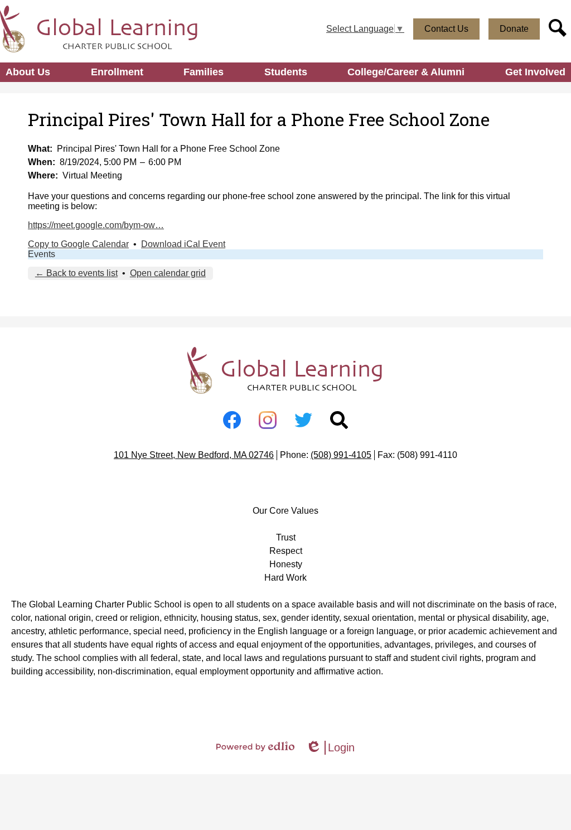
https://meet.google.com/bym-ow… (96, 225)
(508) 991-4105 (341, 455)
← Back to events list (76, 273)
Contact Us (446, 28)
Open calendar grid (168, 273)
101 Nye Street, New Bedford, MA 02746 (194, 455)
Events (41, 254)
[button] (28, 72)
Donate (514, 28)
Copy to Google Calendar (78, 244)
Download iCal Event (183, 244)
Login (330, 748)
